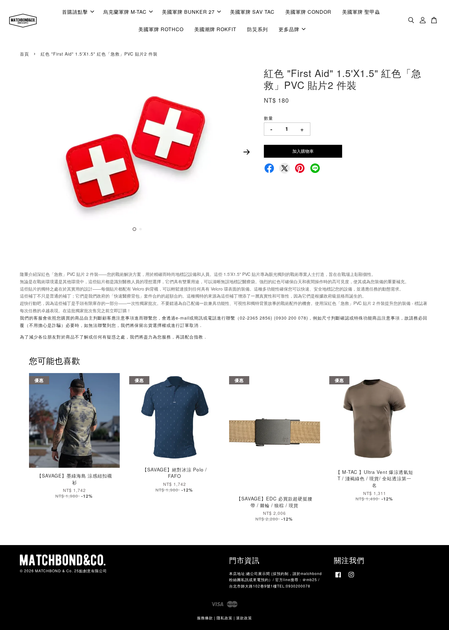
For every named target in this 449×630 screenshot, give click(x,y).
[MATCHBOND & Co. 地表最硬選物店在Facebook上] (338, 577)
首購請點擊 (75, 11)
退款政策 (244, 617)
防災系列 (257, 29)
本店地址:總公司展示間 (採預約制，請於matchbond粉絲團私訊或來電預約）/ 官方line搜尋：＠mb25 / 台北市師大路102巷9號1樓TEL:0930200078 (275, 579)
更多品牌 (289, 29)
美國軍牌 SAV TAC (252, 11)
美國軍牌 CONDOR (308, 11)
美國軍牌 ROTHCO (161, 29)
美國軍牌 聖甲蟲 (361, 11)
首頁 (24, 54)
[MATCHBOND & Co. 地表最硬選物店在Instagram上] (351, 577)
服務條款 (205, 617)
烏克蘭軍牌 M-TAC (125, 11)
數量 (268, 118)
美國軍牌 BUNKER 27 (188, 11)
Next (246, 152)
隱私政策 (224, 617)
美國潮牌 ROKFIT (215, 29)
